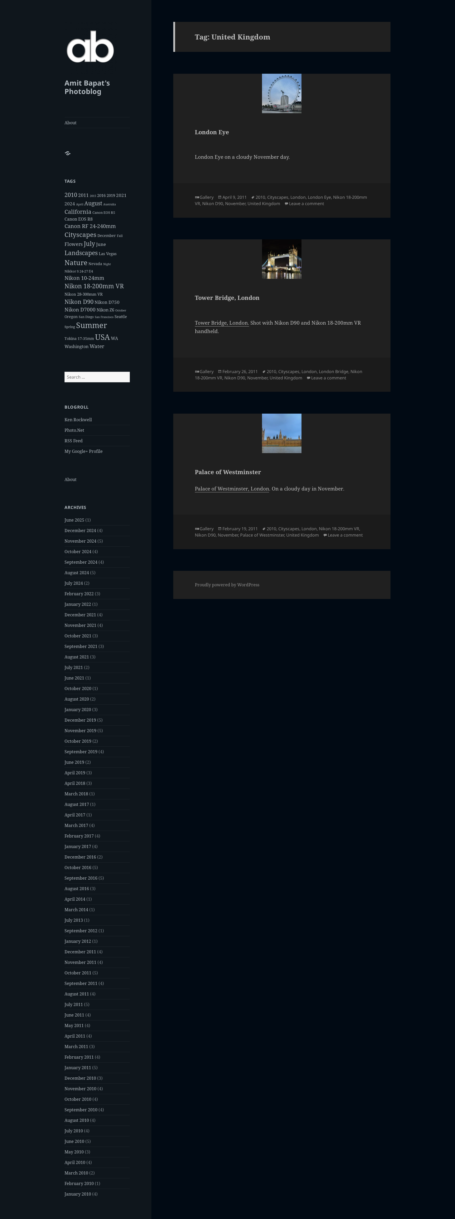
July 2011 (74, 1004)
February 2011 (79, 1057)
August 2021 (77, 657)
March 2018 (76, 794)
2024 (70, 204)
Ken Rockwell (78, 420)
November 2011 (80, 962)
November (235, 203)
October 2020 (78, 688)
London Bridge (333, 371)
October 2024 (78, 551)
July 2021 (74, 667)
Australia (109, 204)
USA (102, 337)
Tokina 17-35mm (79, 338)
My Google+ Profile (84, 451)
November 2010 (80, 1089)
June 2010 (74, 1141)
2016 (101, 195)
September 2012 (81, 931)
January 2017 (78, 846)
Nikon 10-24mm (84, 277)
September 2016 (81, 878)
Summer (91, 325)
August (93, 203)
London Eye (212, 132)
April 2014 (75, 899)
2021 (121, 195)
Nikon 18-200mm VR (94, 286)
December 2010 (80, 1078)
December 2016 (80, 857)
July (89, 244)
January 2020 (78, 709)
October (120, 310)
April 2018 (75, 783)
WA (114, 338)
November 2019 (80, 731)
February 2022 (79, 594)
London (298, 197)
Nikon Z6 (105, 310)
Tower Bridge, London (227, 297)
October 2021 (78, 636)
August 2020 (77, 699)
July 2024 (74, 583)
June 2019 (74, 762)
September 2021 (81, 646)
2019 (111, 195)
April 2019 (75, 773)
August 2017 (77, 804)
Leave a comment (306, 203)
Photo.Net (74, 430)
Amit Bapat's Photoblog (87, 87)
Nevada (95, 263)
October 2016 (78, 867)
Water (97, 346)
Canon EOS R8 (79, 219)
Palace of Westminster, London (232, 488)
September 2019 (81, 752)
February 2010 (79, 1183)
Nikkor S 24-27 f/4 (79, 271)
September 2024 (81, 562)
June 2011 (74, 1015)
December (106, 235)
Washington (76, 346)
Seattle (121, 316)
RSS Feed (74, 441)
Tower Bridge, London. (222, 322)
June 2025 (74, 520)
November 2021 (80, 625)
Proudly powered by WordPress (227, 585)
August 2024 (77, 573)
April (79, 204)
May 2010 (74, 1152)
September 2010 (81, 1110)
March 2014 (76, 910)
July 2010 (74, 1131)
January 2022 (78, 604)
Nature (76, 262)
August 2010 (77, 1120)
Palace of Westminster (228, 472)
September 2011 (81, 983)
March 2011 (76, 1046)
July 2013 (74, 920)
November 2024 (80, 541)
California (78, 211)
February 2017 (79, 836)
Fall (120, 236)
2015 (93, 196)
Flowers (74, 244)
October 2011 (78, 973)
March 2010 (76, 1173)
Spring (70, 326)
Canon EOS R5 (103, 212)
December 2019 (80, 720)
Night (107, 264)
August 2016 (77, 888)
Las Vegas (108, 253)
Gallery (207, 197)
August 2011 (77, 994)
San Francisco (104, 317)
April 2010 (75, 1162)
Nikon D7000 (80, 309)
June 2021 (74, 678)
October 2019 (78, 741)
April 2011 (75, 1036)
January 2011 (78, 1068)
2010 (71, 195)
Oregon (71, 316)
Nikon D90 (79, 301)
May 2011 (74, 1025)
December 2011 (80, 952)
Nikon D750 (107, 302)
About (71, 123)
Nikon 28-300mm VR (84, 294)
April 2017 (75, 815)
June (101, 244)
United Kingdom (264, 203)
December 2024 (80, 530)
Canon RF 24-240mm (90, 226)
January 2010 (78, 1194)
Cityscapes (80, 234)
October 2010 (78, 1099)
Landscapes (81, 253)
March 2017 (76, 825)
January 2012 (78, 941)
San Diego (86, 317)
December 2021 (80, 615)
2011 (83, 195)
